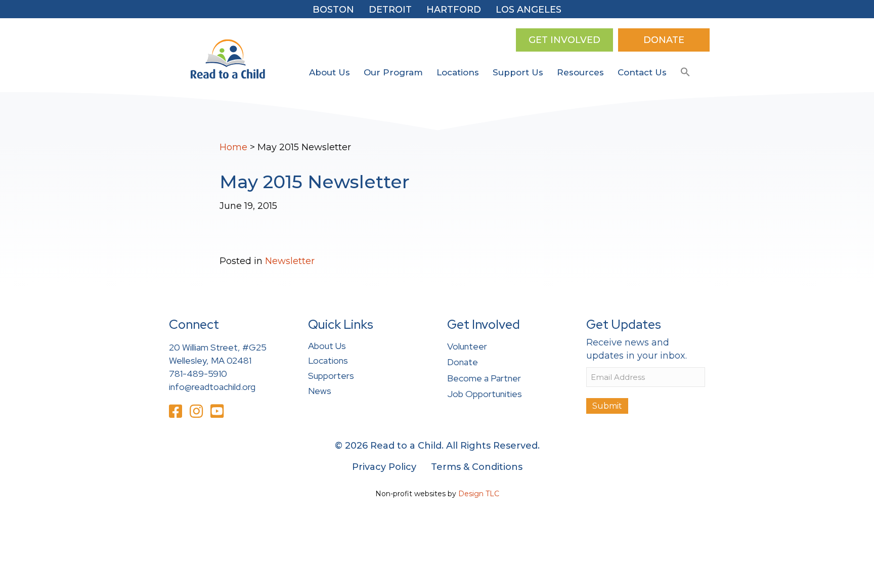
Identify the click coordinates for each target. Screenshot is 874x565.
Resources (580, 72)
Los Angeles (528, 9)
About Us (329, 72)
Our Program (393, 72)
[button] (685, 72)
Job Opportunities (484, 394)
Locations (457, 72)
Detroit (390, 9)
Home (233, 147)
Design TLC (478, 493)
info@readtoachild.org (212, 387)
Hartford (453, 9)
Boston (333, 9)
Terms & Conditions (476, 466)
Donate (462, 362)
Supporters (331, 375)
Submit (607, 406)
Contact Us (642, 72)
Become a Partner (484, 378)
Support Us (518, 72)
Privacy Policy (384, 466)
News (319, 391)
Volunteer (467, 346)
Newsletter (290, 261)
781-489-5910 (198, 373)
